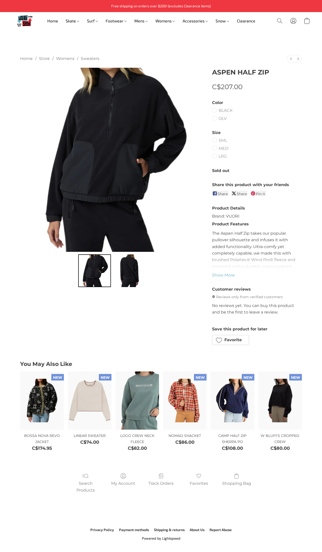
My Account (123, 483)
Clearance (246, 20)
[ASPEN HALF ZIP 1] (129, 270)
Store (44, 58)
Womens (164, 20)
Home (52, 20)
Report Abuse (221, 530)
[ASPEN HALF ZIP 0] (94, 270)
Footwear (115, 20)
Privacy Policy (102, 530)
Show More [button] (223, 275)
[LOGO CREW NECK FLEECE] (137, 400)
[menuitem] (291, 58)
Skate (71, 20)
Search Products (85, 486)
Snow (221, 20)
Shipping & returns (169, 530)
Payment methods (134, 530)
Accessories (194, 20)
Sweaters (90, 58)
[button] (24, 21)
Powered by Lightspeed (161, 538)
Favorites (199, 483)
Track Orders (161, 483)
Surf (91, 20)
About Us (197, 530)
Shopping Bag (236, 483)
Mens (139, 20)
